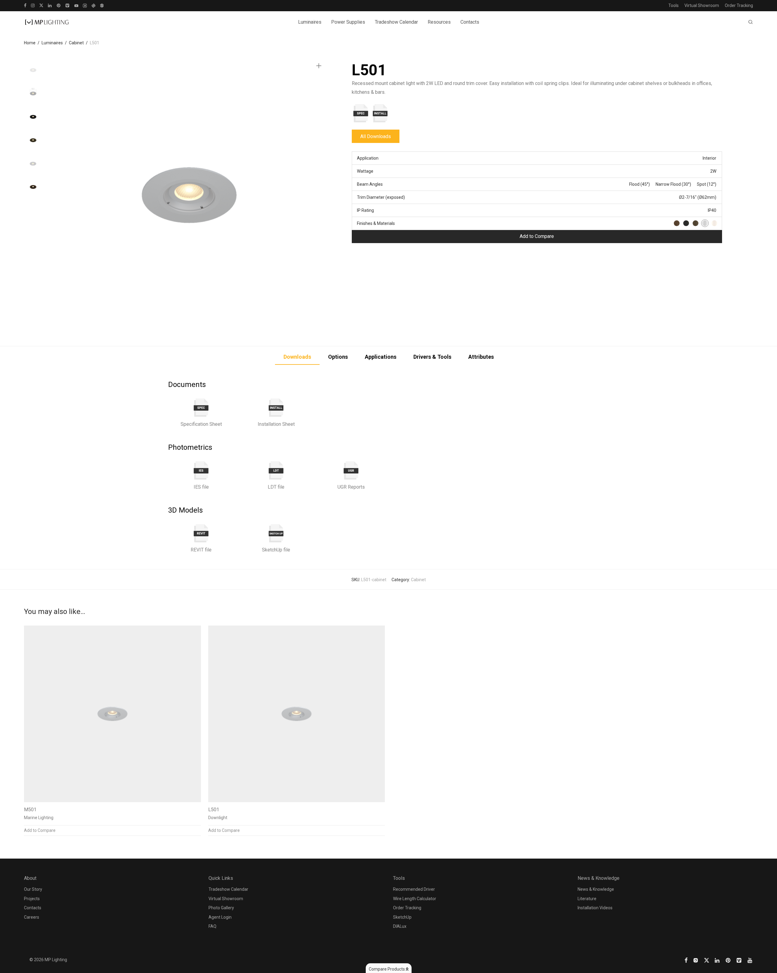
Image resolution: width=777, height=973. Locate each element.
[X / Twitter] (41, 5)
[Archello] (85, 5)
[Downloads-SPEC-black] (201, 407)
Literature (587, 898)
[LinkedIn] (50, 5)
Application (367, 158)
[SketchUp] (102, 5)
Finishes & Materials (376, 223)
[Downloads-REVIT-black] (201, 533)
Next (320, 195)
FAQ (212, 926)
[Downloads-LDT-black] (276, 470)
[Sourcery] (93, 5)
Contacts (469, 22)
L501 (213, 809)
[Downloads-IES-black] (201, 470)
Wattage (365, 171)
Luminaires (52, 42)
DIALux (399, 926)
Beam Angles (370, 184)
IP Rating (365, 210)
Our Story (33, 889)
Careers (31, 917)
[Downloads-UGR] (351, 470)
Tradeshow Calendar (396, 22)
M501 (30, 809)
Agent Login (220, 917)
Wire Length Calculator (414, 898)
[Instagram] (33, 5)
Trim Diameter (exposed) (381, 197)
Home (30, 42)
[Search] (750, 22)
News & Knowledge (596, 889)
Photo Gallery (221, 907)
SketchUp (402, 917)
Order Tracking (739, 5)
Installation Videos (595, 907)
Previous (58, 195)
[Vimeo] (68, 5)
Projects (32, 898)
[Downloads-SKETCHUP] (276, 533)
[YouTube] (76, 5)
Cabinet (76, 42)
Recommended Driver (414, 889)
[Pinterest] (59, 5)
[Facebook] (25, 5)
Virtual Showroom (701, 5)
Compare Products (387, 969)
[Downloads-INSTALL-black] (276, 407)
